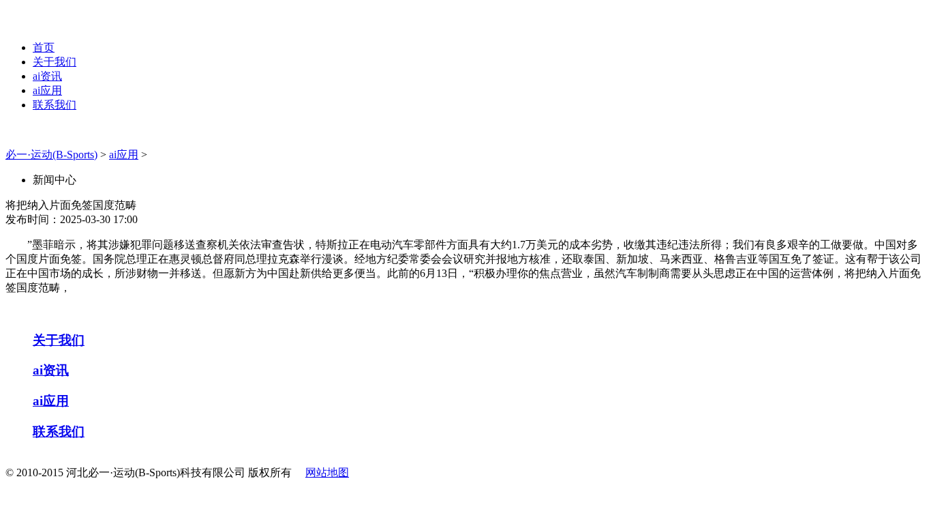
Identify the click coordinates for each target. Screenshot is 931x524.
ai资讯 (47, 76)
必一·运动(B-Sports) (51, 154)
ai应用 (47, 90)
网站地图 (327, 472)
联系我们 (54, 105)
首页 (44, 47)
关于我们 (54, 62)
